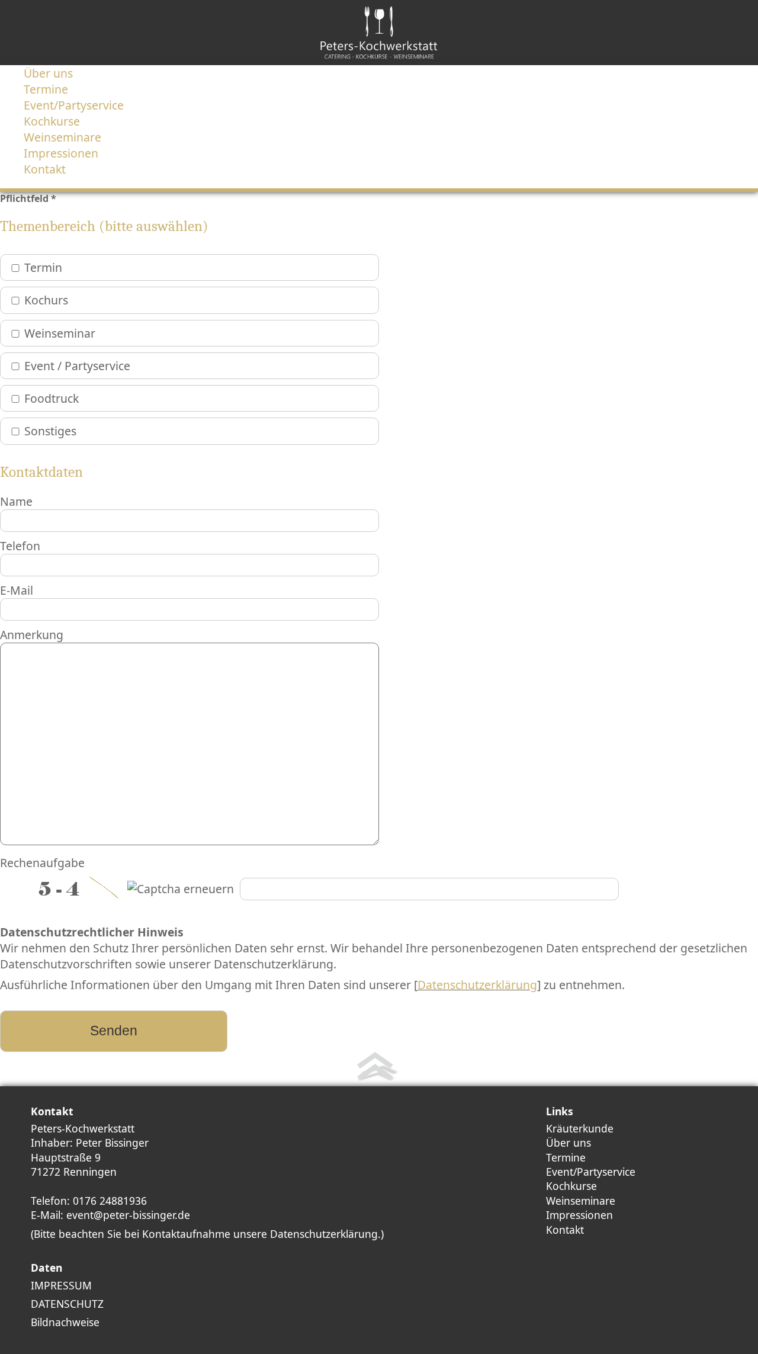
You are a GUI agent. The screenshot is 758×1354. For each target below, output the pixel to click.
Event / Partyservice (77, 366)
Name (16, 501)
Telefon (20, 546)
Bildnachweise (65, 1322)
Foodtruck (51, 398)
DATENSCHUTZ (67, 1304)
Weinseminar (59, 333)
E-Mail (16, 590)
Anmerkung (31, 635)
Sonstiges (50, 431)
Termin (43, 267)
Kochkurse (571, 1186)
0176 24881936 (110, 1200)
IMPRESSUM (61, 1285)
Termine (566, 1157)
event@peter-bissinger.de (128, 1215)
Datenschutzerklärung (477, 985)
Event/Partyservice (590, 1171)
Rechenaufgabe (42, 863)
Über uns (568, 1142)
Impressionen (579, 1215)
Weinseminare (580, 1200)
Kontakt (565, 1230)
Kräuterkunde (580, 1128)
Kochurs (46, 300)
